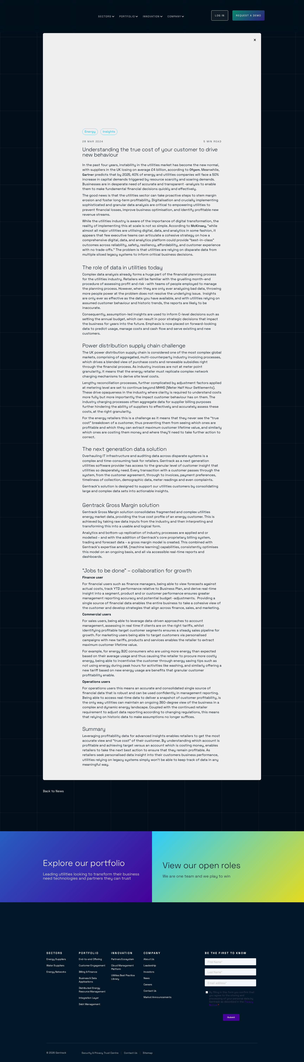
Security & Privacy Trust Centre (100, 1052)
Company (174, 16)
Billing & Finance (88, 971)
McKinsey (198, 226)
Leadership (150, 965)
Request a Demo (248, 15)
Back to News (53, 791)
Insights (109, 131)
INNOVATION (151, 16)
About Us (149, 959)
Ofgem (194, 170)
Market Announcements (157, 997)
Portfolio (127, 16)
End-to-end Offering (90, 959)
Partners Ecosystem (122, 959)
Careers (148, 984)
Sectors (104, 16)
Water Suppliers (55, 965)
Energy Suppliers (56, 959)
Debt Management (89, 1004)
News (147, 978)
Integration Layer (89, 997)
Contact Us (150, 990)
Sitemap (148, 1052)
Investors (149, 971)
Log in (219, 15)
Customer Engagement (92, 965)
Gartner (88, 175)
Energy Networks (56, 971)
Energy (90, 131)
